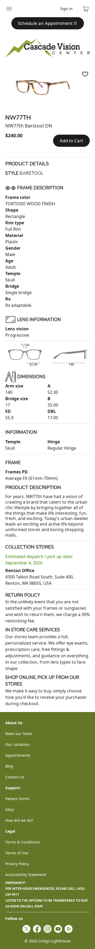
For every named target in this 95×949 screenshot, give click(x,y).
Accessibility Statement (25, 874)
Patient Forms (17, 798)
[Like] (85, 74)
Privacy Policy (17, 863)
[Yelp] (69, 929)
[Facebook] (37, 929)
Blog (9, 766)
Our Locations (17, 744)
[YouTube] (58, 929)
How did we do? (19, 820)
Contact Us (14, 776)
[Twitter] (26, 929)
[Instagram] (47, 929)
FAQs (9, 809)
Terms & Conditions (22, 842)
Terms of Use (16, 852)
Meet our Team (18, 733)
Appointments (17, 755)
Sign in (66, 8)
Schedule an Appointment (45, 23)
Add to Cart (71, 141)
